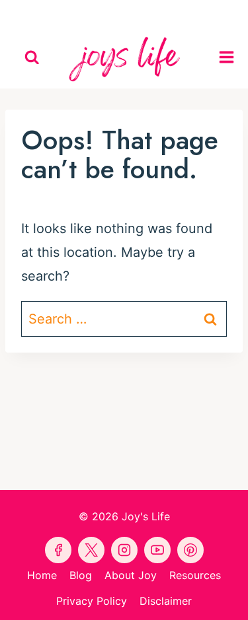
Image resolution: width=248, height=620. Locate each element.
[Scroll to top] (235, 598)
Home (42, 575)
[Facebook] (63, 13)
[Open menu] (230, 57)
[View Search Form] (32, 57)
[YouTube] (124, 13)
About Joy (130, 575)
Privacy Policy (91, 600)
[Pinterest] (94, 13)
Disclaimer (166, 600)
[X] (155, 13)
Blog (80, 575)
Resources (195, 575)
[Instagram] (185, 13)
